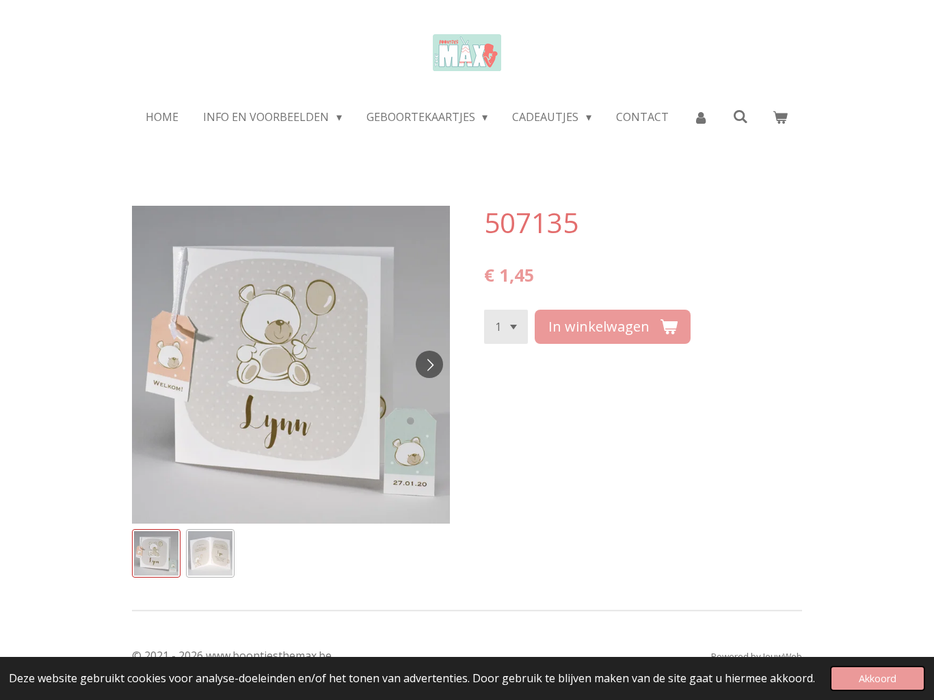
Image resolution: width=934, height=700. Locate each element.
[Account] (700, 117)
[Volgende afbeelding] (429, 364)
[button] (156, 553)
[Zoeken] (740, 116)
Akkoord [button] (877, 678)
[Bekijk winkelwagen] (780, 117)
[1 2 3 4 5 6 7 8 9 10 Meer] (506, 327)
